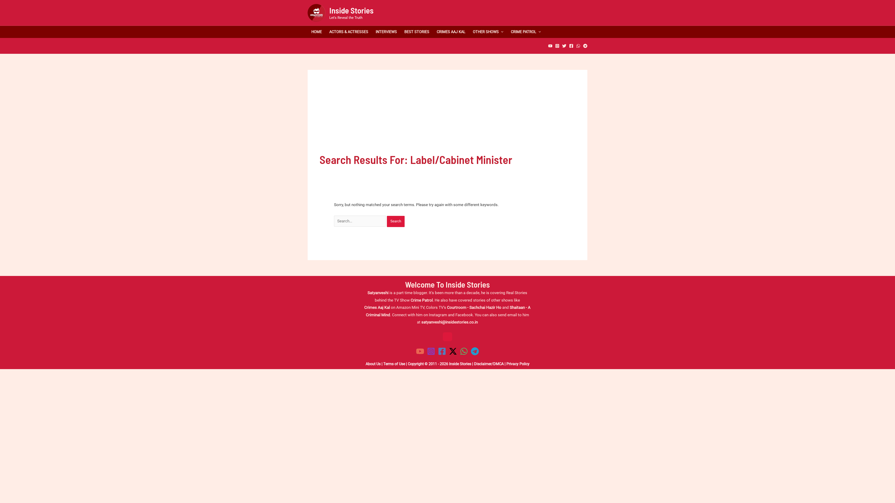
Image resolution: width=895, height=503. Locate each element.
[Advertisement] (447, 116)
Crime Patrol (523, 32)
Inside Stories (351, 10)
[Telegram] (585, 46)
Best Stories (416, 32)
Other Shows (486, 32)
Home (316, 32)
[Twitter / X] (453, 351)
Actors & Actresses (348, 32)
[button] (501, 32)
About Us (373, 364)
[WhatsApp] (578, 46)
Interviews (386, 32)
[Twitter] (564, 46)
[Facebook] (571, 46)
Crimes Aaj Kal (451, 32)
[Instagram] (557, 46)
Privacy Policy (518, 364)
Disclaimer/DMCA (489, 364)
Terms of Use (394, 364)
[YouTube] (550, 46)
